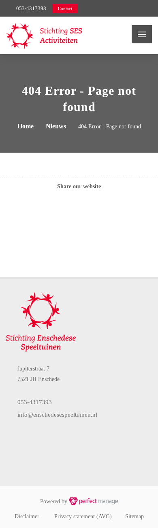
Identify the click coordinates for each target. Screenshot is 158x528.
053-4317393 (31, 8)
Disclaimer (27, 516)
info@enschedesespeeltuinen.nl (57, 414)
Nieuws (56, 126)
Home (25, 126)
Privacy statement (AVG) (83, 516)
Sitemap (134, 516)
